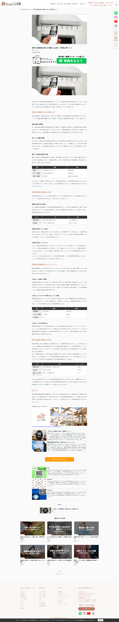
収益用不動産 (42, 603)
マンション (42, 601)
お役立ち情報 (67, 4)
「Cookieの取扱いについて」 (82, 620)
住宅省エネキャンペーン (64, 594)
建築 (33, 50)
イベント (22, 603)
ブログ (22, 606)
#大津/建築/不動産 (36, 52)
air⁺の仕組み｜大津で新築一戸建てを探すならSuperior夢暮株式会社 (46, 426)
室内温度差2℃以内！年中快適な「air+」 (41, 406)
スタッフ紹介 (23, 599)
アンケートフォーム (63, 596)
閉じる (100, 620)
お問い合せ (87, 609)
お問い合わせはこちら (59, 459)
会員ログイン (83, 4)
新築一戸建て (42, 594)
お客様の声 (75, 4)
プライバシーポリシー (63, 603)
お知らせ (22, 601)
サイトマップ (61, 599)
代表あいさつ (23, 592)
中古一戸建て (42, 596)
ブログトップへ (59, 574)
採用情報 (60, 592)
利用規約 (60, 601)
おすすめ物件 (42, 592)
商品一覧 (59, 4)
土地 (40, 599)
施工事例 (22, 608)
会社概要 (22, 594)
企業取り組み (23, 596)
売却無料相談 (42, 606)
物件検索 (53, 4)
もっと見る (59, 571)
